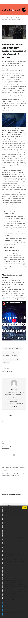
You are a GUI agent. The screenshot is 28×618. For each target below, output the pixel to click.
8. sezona (11, 348)
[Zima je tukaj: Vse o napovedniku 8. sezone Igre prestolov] (14, 455)
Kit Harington (6, 355)
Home (3, 17)
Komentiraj (7, 368)
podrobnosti (2, 609)
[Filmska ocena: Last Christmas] (14, 430)
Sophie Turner (6, 362)
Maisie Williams (6, 359)
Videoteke (9, 17)
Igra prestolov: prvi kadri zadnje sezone (11, 494)
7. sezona (5, 348)
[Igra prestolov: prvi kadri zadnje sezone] (14, 482)
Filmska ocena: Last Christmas (9, 442)
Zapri (24, 507)
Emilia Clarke (18, 348)
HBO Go (17, 17)
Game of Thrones (7, 352)
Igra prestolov (16, 352)
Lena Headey (14, 355)
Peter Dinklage (15, 359)
